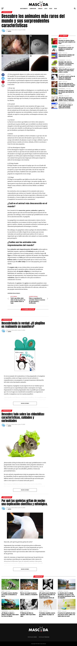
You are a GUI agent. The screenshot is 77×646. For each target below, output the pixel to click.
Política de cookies (32, 637)
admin (9, 31)
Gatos (45, 8)
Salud (55, 8)
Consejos (40, 8)
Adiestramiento (24, 8)
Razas (50, 8)
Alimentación (33, 8)
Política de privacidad (44, 637)
